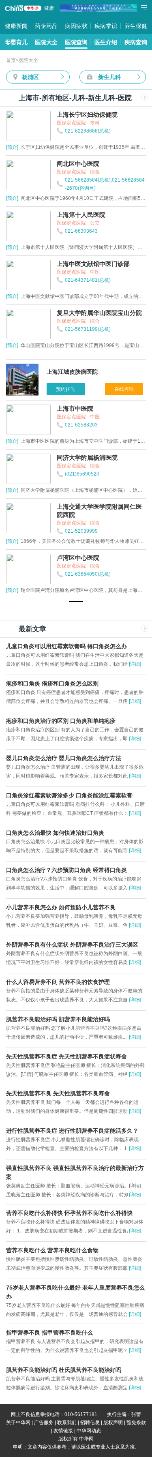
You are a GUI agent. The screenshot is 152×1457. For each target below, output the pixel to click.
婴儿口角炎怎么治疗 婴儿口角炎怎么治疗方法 (63, 758)
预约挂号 (65, 389)
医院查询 (76, 42)
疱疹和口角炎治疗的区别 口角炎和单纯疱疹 (61, 721)
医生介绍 (105, 42)
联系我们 (67, 1422)
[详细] (135, 664)
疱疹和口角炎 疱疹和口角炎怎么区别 (52, 683)
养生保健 (135, 26)
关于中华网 (18, 1422)
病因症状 (76, 26)
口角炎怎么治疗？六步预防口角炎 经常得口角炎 (66, 870)
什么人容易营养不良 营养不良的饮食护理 (58, 982)
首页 (11, 60)
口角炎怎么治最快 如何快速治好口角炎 (55, 832)
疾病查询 (135, 42)
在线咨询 (124, 389)
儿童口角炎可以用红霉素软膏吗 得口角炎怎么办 (66, 646)
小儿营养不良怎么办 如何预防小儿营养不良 (61, 907)
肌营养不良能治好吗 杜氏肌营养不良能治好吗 (63, 1370)
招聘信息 (90, 1422)
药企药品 (46, 26)
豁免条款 (136, 1422)
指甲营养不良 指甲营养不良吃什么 (49, 1332)
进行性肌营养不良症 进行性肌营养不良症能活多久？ (72, 1130)
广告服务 (44, 1422)
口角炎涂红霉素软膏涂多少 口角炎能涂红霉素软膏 (69, 795)
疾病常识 (105, 26)
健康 (49, 8)
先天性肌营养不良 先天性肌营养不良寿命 (58, 1093)
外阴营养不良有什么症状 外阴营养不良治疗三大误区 (72, 944)
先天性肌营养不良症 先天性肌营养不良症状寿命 (66, 1056)
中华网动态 (89, 1430)
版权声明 (113, 1422)
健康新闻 (16, 26)
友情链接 (63, 1430)
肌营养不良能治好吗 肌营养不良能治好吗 (58, 1019)
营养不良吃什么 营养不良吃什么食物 (52, 1250)
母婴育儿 (16, 42)
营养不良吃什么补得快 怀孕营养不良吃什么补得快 (69, 1213)
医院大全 (46, 42)
